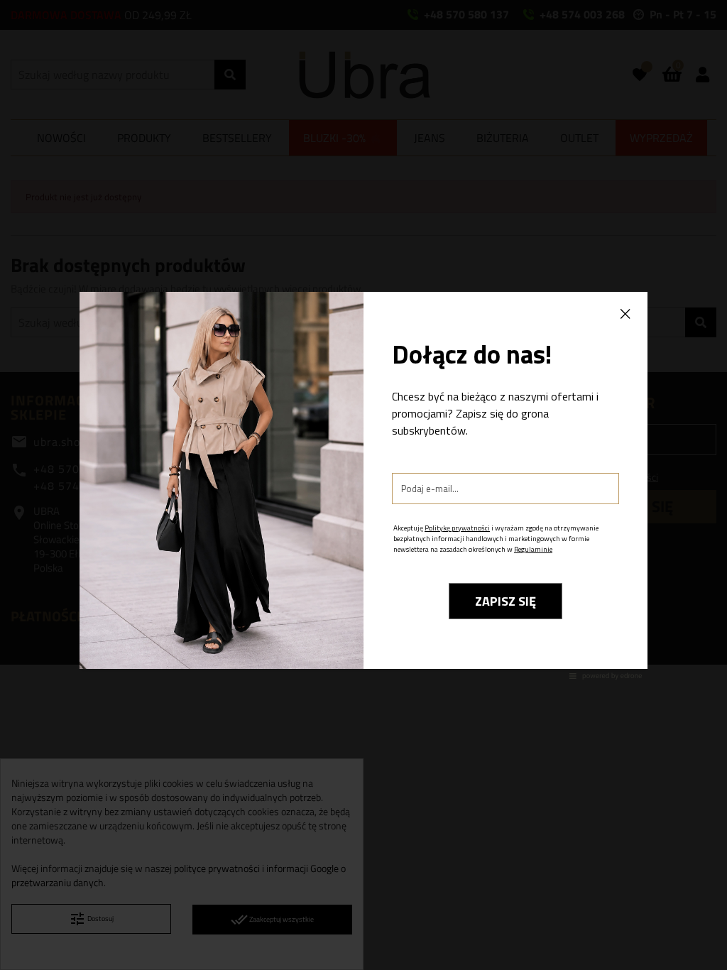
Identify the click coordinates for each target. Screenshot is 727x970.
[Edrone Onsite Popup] (363, 485)
